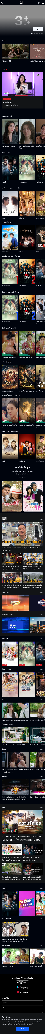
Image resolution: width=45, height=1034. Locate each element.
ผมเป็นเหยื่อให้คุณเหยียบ (8, 146)
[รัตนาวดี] (12, 496)
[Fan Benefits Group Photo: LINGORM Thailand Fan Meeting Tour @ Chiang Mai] (15, 787)
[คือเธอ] (10, 203)
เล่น (39, 29)
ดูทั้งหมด (15, 105)
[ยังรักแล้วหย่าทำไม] (15, 51)
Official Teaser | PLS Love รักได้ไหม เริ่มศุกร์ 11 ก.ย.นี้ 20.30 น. (15, 770)
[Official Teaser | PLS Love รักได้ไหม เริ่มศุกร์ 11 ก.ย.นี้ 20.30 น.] (15, 759)
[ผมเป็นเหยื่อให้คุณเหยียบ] (10, 131)
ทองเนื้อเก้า (22, 461)
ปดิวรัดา (4, 461)
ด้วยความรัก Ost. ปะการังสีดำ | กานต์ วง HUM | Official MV (32, 878)
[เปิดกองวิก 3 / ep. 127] (10, 903)
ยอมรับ (22, 1029)
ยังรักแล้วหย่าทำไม (7, 61)
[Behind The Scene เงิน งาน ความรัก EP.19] (15, 735)
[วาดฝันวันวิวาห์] (27, 167)
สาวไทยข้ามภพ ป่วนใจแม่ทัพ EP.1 (9, 426)
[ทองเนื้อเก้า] (27, 446)
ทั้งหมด (41, 519)
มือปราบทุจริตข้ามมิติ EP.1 (9, 358)
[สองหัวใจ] (10, 167)
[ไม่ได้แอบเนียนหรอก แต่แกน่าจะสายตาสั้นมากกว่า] (15, 710)
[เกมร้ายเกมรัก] (10, 237)
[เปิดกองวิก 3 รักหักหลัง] (15, 956)
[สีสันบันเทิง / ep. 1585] (27, 903)
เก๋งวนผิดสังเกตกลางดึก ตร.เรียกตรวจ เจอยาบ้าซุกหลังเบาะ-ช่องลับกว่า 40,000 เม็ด (11, 568)
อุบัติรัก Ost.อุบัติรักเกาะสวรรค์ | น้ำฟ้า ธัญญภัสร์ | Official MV (11, 858)
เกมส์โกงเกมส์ (39, 182)
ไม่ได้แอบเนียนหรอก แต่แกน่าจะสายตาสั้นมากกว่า (15, 720)
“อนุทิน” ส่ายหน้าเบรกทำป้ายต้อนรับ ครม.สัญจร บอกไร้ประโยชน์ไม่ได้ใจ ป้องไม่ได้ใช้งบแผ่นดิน (22, 549)
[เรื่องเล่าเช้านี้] (15, 603)
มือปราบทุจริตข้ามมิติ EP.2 (26, 358)
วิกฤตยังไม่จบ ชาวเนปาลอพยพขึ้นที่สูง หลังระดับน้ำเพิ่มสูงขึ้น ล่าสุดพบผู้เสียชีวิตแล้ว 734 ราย (33, 586)
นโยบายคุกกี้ (29, 1024)
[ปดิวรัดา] (10, 446)
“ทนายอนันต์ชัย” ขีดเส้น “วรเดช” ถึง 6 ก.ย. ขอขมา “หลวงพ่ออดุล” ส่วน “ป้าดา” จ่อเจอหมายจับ (11, 586)
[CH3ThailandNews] (15, 625)
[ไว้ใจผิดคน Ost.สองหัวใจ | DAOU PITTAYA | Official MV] (33, 849)
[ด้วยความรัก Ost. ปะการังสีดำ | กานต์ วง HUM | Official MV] (33, 869)
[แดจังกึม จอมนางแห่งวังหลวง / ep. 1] (27, 684)
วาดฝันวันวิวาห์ (23, 182)
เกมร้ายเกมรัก (5, 252)
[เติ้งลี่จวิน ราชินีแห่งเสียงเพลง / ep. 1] (10, 684)
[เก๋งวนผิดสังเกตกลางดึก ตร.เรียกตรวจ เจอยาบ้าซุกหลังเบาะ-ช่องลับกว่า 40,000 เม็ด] (12, 559)
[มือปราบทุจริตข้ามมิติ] (10, 377)
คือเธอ (3, 218)
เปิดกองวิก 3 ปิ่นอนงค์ (36, 966)
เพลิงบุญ (21, 252)
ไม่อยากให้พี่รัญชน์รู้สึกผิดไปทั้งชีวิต (26, 147)
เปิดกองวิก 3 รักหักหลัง (8, 966)
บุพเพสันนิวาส (40, 218)
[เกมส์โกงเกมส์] (27, 271)
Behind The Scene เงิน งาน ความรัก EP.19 (14, 745)
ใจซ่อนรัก (21, 218)
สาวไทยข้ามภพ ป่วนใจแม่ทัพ (26, 391)
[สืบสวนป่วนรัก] (33, 496)
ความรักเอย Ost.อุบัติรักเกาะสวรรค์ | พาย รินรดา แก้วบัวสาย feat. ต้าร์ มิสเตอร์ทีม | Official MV (22, 838)
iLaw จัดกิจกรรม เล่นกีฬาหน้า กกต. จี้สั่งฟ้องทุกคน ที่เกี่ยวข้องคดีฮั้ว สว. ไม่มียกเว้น (33, 568)
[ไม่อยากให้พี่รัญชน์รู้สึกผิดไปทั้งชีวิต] (27, 131)
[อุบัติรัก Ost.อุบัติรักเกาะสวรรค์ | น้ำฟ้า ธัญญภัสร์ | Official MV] (12, 849)
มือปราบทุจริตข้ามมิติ (7, 391)
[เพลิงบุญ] (27, 237)
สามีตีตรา (38, 252)
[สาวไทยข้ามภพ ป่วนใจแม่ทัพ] (27, 377)
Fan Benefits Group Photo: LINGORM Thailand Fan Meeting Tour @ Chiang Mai (15, 798)
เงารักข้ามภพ (39, 391)
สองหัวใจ (4, 182)
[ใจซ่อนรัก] (27, 203)
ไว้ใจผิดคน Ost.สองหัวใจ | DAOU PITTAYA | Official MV (33, 858)
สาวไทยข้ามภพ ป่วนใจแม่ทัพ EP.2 (26, 426)
